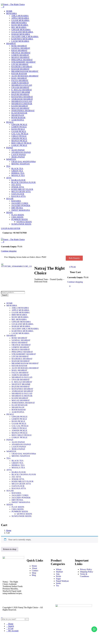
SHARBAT (11, 43)
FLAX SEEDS (17, 215)
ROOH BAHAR (18, 117)
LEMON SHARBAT (20, 55)
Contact (35, 570)
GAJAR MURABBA (20, 20)
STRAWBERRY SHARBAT (23, 62)
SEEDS (9, 212)
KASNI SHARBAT (19, 106)
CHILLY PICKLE (19, 136)
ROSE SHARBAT (19, 46)
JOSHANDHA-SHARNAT (23, 111)
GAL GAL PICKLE (19, 134)
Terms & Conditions (84, 575)
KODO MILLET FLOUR (22, 189)
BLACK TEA (17, 168)
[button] (2, 242)
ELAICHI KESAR (19, 113)
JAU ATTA (16, 185)
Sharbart (59, 572)
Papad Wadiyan (62, 581)
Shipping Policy (86, 572)
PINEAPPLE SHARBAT (22, 60)
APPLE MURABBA (20, 18)
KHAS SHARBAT (19, 50)
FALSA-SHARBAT (19, 80)
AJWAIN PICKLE (19, 138)
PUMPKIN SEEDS (19, 219)
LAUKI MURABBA (20, 41)
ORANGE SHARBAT (20, 53)
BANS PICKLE (18, 129)
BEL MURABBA (18, 27)
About (34, 568)
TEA (8, 166)
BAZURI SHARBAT (20, 94)
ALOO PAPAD (17, 150)
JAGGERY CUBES (19, 203)
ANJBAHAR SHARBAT (22, 99)
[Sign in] (68, 264)
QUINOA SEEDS (24, 222)
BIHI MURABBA (19, 23)
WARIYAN (11, 159)
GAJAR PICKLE (18, 131)
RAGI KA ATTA (18, 196)
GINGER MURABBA (21, 30)
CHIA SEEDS (17, 217)
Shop (34, 573)
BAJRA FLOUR (18, 180)
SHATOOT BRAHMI (20, 92)
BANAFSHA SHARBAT (22, 97)
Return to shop (9, 549)
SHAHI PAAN (17, 115)
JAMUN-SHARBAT (20, 83)
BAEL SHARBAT (19, 78)
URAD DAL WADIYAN (23, 161)
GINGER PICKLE (19, 124)
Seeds (58, 583)
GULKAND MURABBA (22, 32)
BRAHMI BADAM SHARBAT (24, 71)
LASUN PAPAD (18, 155)
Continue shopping (8, 251)
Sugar (58, 579)
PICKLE (10, 122)
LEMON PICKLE (19, 127)
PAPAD (9, 148)
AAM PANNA (17, 120)
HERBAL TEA (17, 173)
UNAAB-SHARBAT (20, 87)
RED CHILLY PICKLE (21, 143)
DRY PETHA (17, 208)
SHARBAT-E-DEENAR (21, 104)
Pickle (58, 576)
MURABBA (11, 13)
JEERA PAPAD (18, 157)
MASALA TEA (18, 175)
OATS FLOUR (17, 194)
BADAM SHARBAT (20, 69)
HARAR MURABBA (20, 34)
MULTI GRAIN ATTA (21, 192)
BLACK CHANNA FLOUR (23, 182)
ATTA (8, 178)
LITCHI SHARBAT (19, 64)
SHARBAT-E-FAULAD (21, 85)
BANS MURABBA (19, 25)
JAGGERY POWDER (20, 205)
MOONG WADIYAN (20, 164)
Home (8, 530)
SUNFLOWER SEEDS (21, 224)
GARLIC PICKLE (19, 145)
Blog (34, 575)
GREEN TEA (17, 171)
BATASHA (16, 201)
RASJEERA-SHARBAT (21, 67)
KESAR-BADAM (19, 74)
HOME (9, 11)
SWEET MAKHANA (20, 210)
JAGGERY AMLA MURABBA (24, 36)
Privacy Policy (86, 569)
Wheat (58, 569)
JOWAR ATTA (17, 187)
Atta (57, 574)
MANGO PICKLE (19, 141)
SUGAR (9, 198)
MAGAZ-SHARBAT (20, 108)
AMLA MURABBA (20, 16)
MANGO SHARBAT (20, 57)
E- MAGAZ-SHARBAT (21, 90)
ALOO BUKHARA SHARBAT (24, 76)
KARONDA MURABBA (22, 39)
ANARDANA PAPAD (21, 152)
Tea (57, 585)
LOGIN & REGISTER (10, 228)
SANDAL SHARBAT (20, 48)
